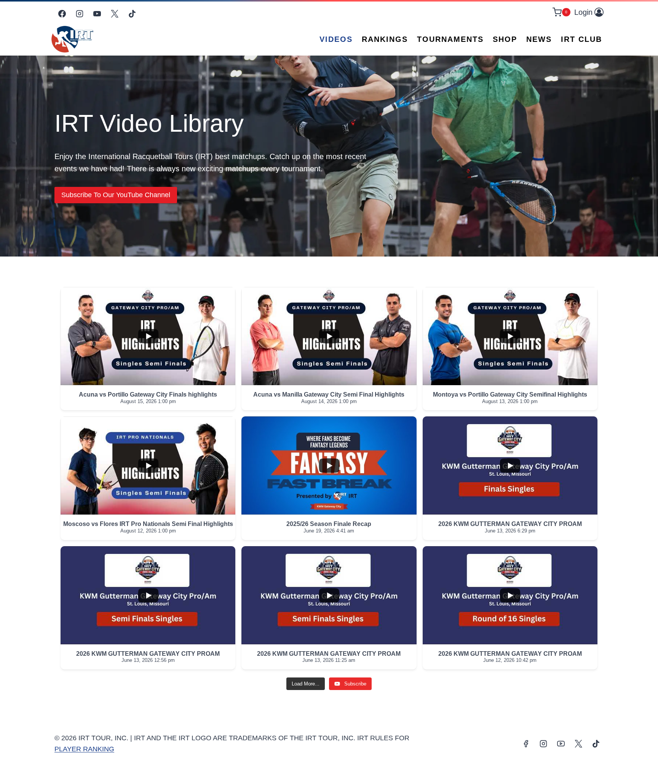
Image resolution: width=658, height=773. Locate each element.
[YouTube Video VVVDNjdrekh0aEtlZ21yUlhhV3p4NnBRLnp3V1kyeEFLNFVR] (148, 336)
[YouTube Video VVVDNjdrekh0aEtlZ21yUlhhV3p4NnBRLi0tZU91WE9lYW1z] (148, 465)
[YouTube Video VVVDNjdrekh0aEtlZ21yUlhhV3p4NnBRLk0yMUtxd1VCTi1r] (510, 595)
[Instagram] (79, 13)
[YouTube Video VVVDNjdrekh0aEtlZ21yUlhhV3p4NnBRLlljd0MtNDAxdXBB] (510, 336)
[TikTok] (132, 13)
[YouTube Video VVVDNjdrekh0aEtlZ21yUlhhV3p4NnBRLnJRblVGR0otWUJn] (148, 595)
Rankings (385, 39)
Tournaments (450, 39)
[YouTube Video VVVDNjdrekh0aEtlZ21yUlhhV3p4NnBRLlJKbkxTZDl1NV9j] (510, 465)
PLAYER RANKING (84, 749)
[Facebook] (62, 13)
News (539, 39)
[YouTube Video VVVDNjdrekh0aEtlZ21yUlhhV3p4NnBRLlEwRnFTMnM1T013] (328, 465)
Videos (336, 39)
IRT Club (581, 39)
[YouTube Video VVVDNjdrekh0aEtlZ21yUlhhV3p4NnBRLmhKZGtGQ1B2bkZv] (328, 595)
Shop (505, 39)
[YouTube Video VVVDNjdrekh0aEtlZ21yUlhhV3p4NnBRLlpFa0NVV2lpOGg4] (328, 336)
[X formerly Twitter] (114, 13)
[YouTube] (97, 13)
